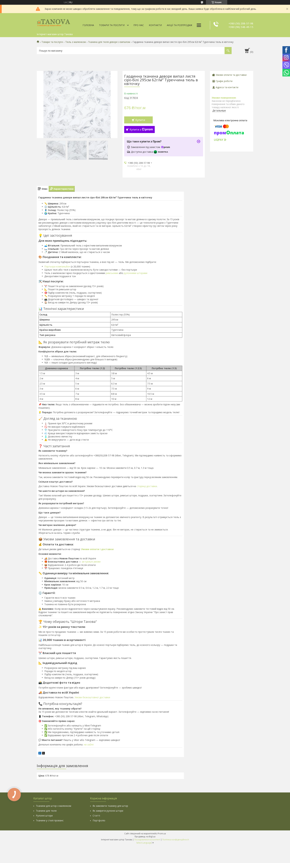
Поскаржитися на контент (147, 839)
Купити (140, 120)
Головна (88, 25)
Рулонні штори (44, 815)
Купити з (135, 129)
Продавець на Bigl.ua (145, 836)
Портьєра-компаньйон (57, 266)
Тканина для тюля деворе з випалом (109, 42)
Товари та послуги (112, 25)
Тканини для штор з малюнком (53, 805)
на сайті (89, 744)
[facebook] (39, 753)
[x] (43, 753)
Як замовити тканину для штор (110, 805)
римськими (112, 273)
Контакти (155, 25)
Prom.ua (162, 833)
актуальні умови (91, 561)
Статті (96, 815)
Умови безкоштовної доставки (92, 697)
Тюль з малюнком (75, 42)
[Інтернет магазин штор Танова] (53, 22)
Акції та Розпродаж (179, 25)
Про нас (138, 25)
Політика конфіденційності (175, 839)
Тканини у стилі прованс (50, 820)
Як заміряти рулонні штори (108, 810)
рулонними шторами (135, 273)
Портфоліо (99, 820)
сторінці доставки (147, 486)
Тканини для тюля (46, 810)
